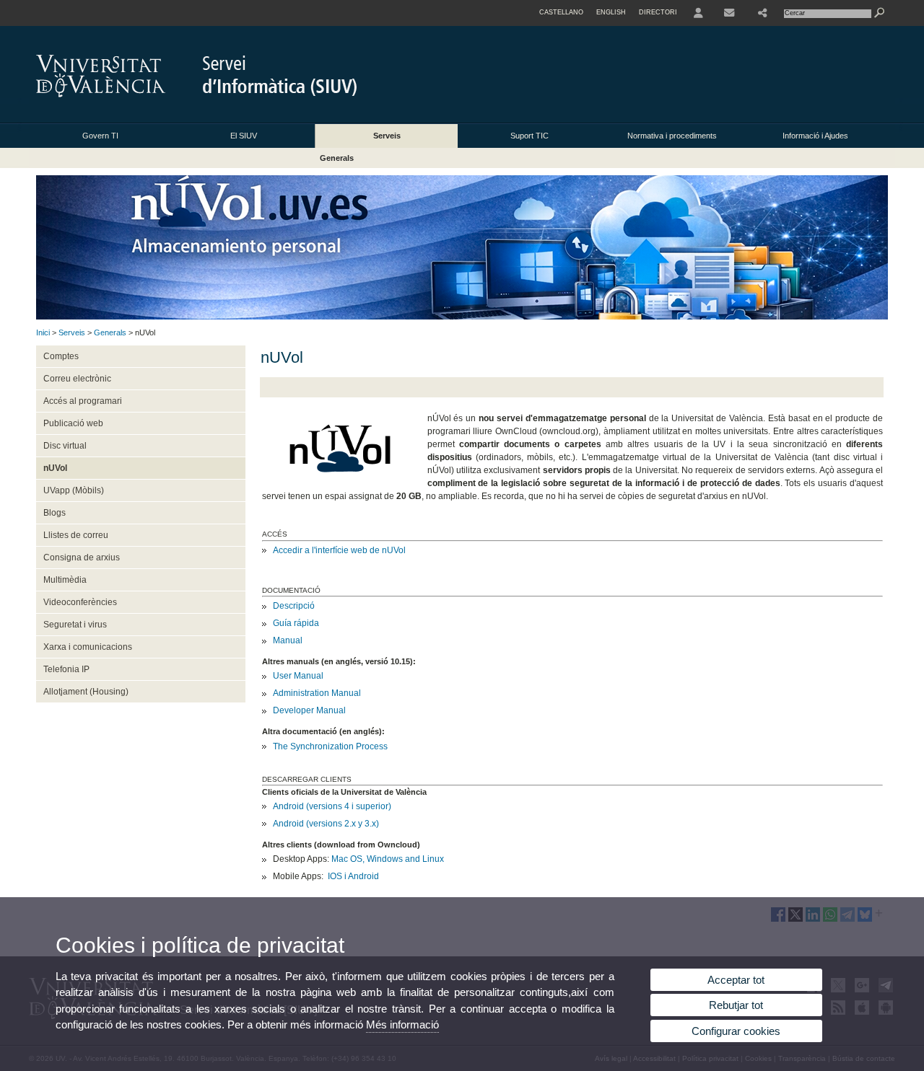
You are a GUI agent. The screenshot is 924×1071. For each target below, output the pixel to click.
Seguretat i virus (75, 625)
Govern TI (100, 135)
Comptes (61, 356)
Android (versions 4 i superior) (332, 806)
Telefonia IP (66, 669)
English (611, 12)
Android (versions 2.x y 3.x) (326, 824)
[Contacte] (730, 13)
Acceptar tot (735, 980)
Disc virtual (65, 446)
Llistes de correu (75, 535)
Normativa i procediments (672, 135)
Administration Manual (317, 693)
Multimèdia (65, 580)
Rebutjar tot (736, 1005)
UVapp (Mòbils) (73, 490)
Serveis (387, 135)
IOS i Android (353, 876)
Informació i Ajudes (815, 135)
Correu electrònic (77, 379)
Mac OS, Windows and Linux (387, 859)
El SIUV (243, 135)
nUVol (55, 468)
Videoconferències (80, 602)
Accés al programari (82, 401)
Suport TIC (529, 135)
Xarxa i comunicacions (87, 647)
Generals (337, 158)
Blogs (54, 513)
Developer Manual (309, 710)
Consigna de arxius (81, 557)
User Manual (298, 676)
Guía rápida (296, 623)
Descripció (294, 606)
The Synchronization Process (330, 746)
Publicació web (73, 423)
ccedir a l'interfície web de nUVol (342, 550)
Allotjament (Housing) (85, 692)
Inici (43, 332)
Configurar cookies (736, 1031)
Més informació (402, 1024)
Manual (287, 640)
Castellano (561, 12)
